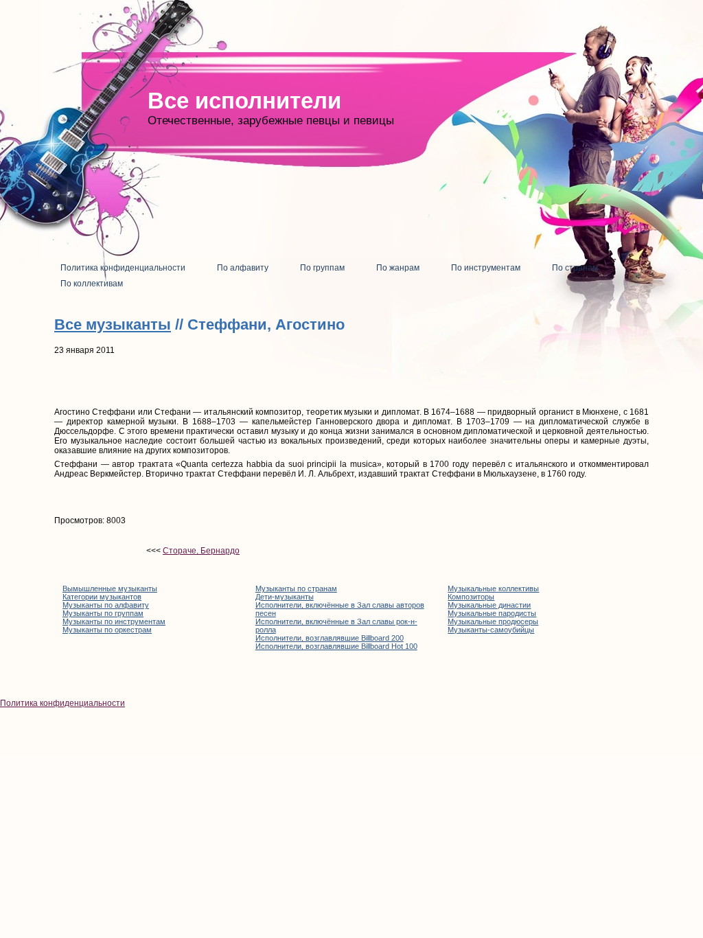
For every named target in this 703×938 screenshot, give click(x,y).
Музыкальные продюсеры (493, 621)
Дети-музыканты (284, 597)
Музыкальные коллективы (493, 588)
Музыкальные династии (489, 605)
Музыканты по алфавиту (105, 605)
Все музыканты (112, 324)
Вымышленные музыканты (109, 588)
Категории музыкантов (101, 597)
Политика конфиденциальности (62, 703)
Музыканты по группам (102, 613)
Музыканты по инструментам (113, 621)
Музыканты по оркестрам (107, 630)
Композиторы (471, 597)
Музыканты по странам (296, 588)
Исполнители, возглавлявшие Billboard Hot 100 (336, 646)
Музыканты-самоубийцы (491, 630)
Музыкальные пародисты (492, 613)
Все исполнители (244, 100)
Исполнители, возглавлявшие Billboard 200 (329, 638)
